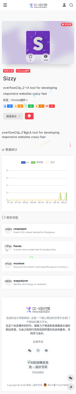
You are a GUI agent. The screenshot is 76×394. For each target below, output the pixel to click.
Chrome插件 (23, 70)
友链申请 (38, 341)
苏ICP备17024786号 (57, 385)
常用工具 (8, 70)
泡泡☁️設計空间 (34, 385)
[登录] (64, 5)
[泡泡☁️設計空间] (38, 5)
